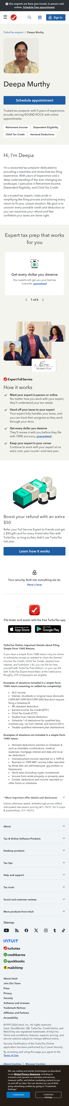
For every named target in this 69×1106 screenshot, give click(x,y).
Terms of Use (11, 1055)
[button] (34, 798)
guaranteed (40, 283)
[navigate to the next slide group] (43, 300)
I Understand (18, 1095)
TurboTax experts (13, 32)
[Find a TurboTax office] (40, 17)
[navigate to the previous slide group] (26, 300)
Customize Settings (48, 1095)
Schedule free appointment (39, 7)
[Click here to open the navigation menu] (5, 17)
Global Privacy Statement (27, 1074)
